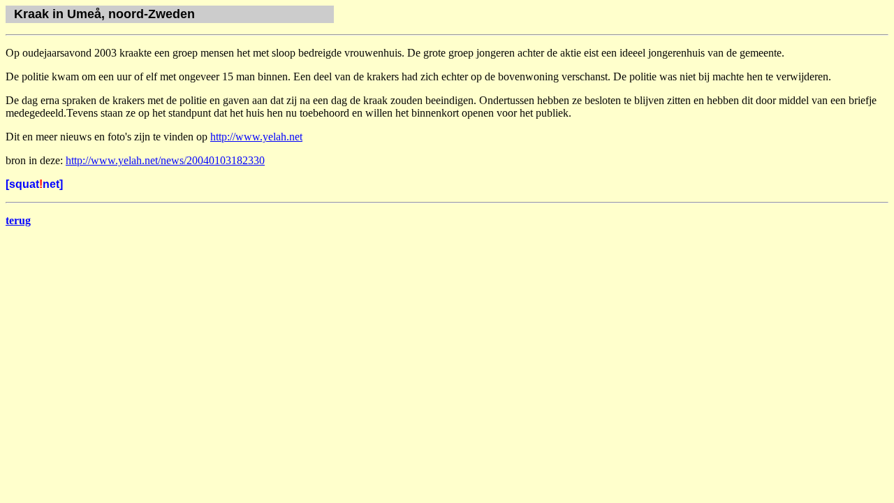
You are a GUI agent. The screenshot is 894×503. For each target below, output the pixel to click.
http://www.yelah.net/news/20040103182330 (165, 160)
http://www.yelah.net (256, 137)
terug (18, 220)
